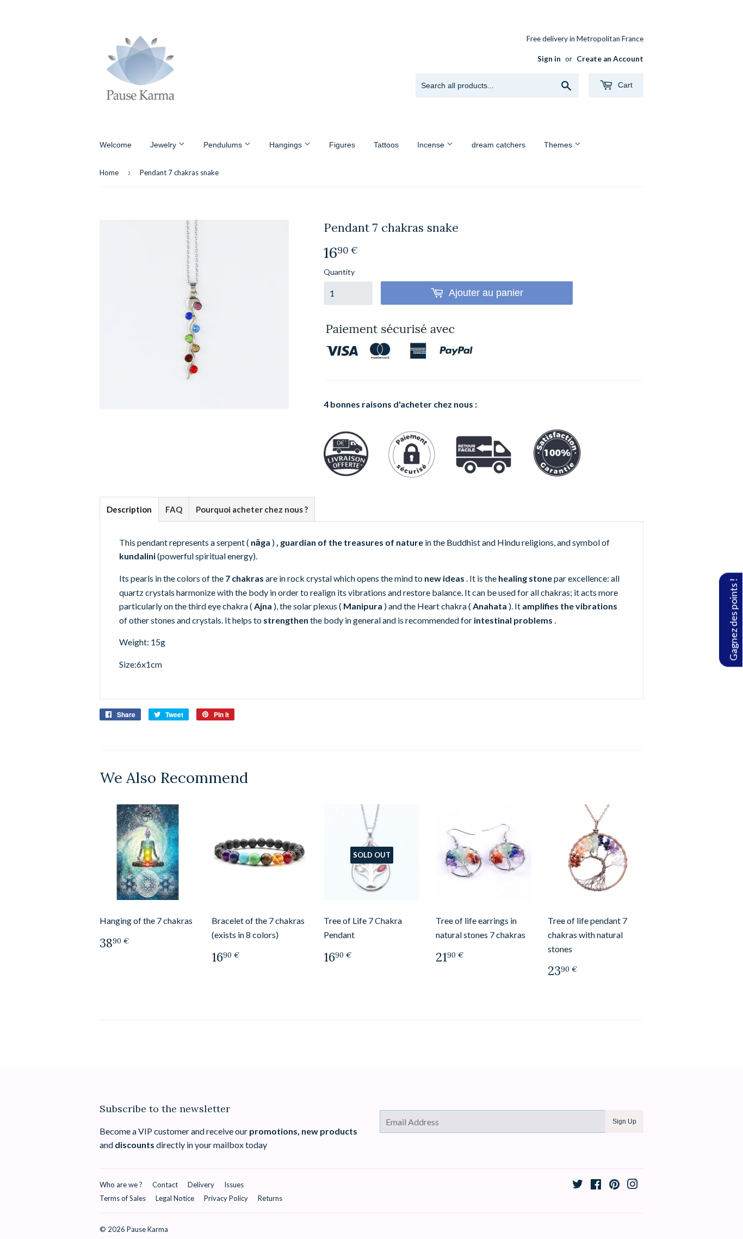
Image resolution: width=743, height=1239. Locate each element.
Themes (559, 144)
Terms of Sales (123, 1198)
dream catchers (498, 144)
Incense (432, 144)
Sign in (549, 58)
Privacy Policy (226, 1198)
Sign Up (624, 1121)
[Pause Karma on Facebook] (596, 1185)
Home (109, 172)
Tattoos (386, 144)
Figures (342, 144)
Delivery (201, 1184)
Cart (624, 85)
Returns (270, 1198)
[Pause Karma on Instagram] (632, 1185)
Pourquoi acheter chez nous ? (252, 509)
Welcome (116, 144)
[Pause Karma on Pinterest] (614, 1185)
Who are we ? (121, 1184)
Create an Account (610, 58)
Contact (165, 1184)
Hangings (286, 144)
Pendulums (223, 144)
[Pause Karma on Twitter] (577, 1185)
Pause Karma (147, 1229)
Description (129, 509)
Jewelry (164, 144)
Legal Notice (175, 1198)
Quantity (339, 271)
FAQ (173, 509)
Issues (234, 1184)
